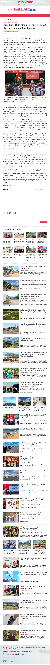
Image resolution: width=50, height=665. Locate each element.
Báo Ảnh (10, 4)
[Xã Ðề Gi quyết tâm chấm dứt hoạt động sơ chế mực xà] (7, 249)
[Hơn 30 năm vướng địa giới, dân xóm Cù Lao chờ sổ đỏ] (11, 271)
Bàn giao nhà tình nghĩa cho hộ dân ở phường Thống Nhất (31, 458)
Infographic (44, 4)
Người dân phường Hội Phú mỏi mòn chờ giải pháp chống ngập (32, 339)
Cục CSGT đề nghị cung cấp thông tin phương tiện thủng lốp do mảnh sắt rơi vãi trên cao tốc (33, 616)
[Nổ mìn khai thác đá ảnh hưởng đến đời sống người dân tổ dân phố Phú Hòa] (11, 387)
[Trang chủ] (4, 15)
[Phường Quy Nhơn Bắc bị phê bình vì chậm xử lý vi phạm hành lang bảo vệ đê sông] (31, 249)
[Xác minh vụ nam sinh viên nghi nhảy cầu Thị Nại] (11, 475)
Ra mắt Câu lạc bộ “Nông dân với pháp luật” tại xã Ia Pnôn (33, 486)
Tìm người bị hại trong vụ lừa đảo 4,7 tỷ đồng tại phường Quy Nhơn (32, 500)
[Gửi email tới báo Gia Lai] (26, 2)
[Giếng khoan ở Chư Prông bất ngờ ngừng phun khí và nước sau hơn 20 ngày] (39, 544)
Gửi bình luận (43, 221)
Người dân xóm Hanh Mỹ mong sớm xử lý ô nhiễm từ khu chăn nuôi (33, 601)
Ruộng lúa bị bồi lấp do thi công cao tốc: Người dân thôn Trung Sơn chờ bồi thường (33, 311)
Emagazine (38, 4)
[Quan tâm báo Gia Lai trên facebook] (19, 2)
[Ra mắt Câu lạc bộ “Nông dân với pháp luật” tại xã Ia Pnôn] (11, 489)
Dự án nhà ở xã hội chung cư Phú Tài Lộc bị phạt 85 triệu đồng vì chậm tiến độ (33, 295)
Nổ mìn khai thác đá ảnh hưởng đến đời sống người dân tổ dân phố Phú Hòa (32, 383)
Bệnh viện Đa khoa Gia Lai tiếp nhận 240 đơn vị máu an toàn (32, 587)
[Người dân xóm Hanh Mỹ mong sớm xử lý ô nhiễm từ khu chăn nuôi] (11, 604)
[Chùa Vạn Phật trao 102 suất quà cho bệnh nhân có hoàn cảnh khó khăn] (11, 562)
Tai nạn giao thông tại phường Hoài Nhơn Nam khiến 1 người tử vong (30, 242)
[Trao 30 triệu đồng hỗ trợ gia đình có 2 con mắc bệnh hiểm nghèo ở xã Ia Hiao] (11, 517)
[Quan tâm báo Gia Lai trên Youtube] (23, 2)
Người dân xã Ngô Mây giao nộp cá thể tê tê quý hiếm (33, 631)
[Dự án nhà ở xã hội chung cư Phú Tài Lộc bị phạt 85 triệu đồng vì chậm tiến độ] (11, 299)
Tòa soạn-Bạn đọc (7, 19)
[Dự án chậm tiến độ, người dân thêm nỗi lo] (19, 235)
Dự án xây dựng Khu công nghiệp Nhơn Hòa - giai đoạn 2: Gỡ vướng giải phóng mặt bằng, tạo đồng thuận (33, 354)
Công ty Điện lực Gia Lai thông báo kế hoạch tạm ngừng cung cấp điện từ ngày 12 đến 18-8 (33, 574)
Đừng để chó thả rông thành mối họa (31, 429)
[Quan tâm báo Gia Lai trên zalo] (21, 2)
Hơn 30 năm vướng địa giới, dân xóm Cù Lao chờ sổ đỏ (32, 267)
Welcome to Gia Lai (29, 4)
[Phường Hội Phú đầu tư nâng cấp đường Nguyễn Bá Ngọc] (24, 544)
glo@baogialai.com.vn (10, 654)
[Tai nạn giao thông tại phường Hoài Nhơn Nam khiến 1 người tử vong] (31, 235)
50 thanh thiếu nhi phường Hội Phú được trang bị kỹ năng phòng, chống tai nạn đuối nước (9, 552)
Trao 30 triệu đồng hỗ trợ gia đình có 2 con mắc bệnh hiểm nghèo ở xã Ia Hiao (33, 514)
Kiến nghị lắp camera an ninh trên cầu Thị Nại (9, 409)
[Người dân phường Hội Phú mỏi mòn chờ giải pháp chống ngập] (11, 342)
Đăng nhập (30, 1)
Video (5, 4)
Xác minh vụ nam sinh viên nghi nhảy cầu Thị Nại (33, 472)
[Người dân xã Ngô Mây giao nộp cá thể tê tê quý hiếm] (11, 635)
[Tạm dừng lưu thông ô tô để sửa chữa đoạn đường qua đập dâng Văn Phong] (11, 328)
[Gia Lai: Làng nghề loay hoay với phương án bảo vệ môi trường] (39, 401)
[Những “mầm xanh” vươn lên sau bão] (19, 249)
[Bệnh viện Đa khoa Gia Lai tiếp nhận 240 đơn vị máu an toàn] (11, 590)
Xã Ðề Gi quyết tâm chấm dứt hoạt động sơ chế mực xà (7, 256)
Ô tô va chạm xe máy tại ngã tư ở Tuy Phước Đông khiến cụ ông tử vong (33, 444)
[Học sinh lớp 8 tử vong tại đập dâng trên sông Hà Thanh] (24, 401)
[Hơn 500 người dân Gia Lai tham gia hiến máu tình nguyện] (42, 249)
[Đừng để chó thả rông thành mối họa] (11, 433)
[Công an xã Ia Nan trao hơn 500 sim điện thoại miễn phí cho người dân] (11, 531)
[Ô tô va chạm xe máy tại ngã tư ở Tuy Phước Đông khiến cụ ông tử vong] (11, 447)
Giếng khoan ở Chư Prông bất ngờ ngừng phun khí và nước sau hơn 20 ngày (39, 552)
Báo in (16, 4)
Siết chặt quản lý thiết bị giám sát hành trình (33, 280)
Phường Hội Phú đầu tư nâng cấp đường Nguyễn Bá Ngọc (24, 552)
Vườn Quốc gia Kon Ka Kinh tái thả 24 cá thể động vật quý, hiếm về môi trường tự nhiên (33, 369)
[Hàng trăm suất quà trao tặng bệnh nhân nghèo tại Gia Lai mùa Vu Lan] (7, 235)
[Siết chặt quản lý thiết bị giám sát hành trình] (11, 285)
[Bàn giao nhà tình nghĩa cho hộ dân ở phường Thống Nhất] (11, 461)
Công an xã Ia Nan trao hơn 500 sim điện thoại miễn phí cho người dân (32, 528)
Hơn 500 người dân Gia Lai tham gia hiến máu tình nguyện (42, 256)
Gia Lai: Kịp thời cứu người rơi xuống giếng (41, 241)
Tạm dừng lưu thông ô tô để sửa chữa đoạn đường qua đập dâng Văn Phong (33, 325)
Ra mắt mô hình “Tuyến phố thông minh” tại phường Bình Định (33, 416)
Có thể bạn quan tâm (12, 230)
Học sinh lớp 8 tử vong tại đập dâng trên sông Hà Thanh (24, 409)
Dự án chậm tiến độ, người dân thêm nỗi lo (19, 241)
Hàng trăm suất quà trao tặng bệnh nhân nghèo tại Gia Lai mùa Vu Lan (7, 242)
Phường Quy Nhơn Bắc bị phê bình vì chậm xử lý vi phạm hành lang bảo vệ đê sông (31, 257)
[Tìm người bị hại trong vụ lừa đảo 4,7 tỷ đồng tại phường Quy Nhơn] (11, 503)
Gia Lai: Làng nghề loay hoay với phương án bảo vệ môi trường (39, 409)
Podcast (21, 4)
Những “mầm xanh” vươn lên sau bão (19, 256)
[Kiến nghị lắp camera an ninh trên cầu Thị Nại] (9, 401)
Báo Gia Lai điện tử (25, 10)
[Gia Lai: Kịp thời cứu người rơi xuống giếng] (42, 235)
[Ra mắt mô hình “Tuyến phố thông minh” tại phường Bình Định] (11, 419)
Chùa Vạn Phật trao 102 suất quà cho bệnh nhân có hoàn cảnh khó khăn (33, 559)
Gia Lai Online (9, 648)
